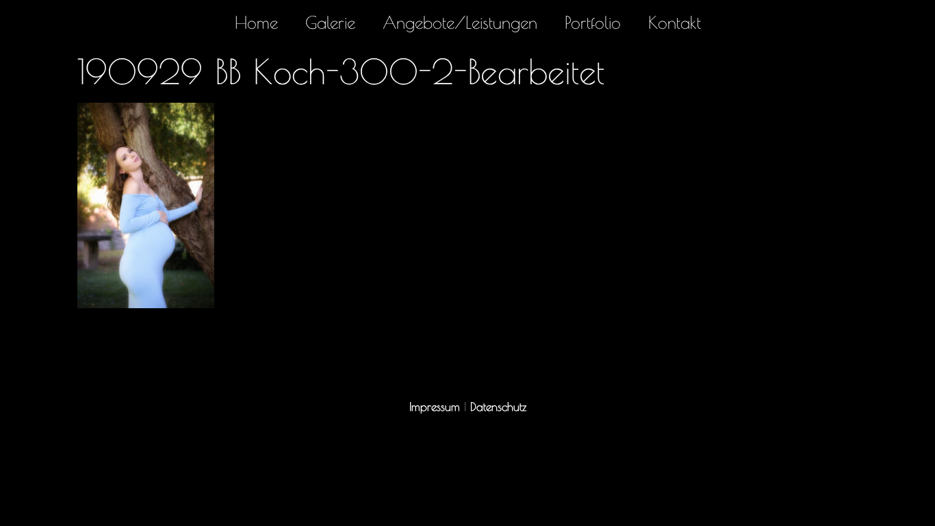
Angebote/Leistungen (460, 22)
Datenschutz (498, 407)
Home (256, 22)
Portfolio (593, 22)
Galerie (330, 22)
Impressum (434, 407)
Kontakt (674, 22)
